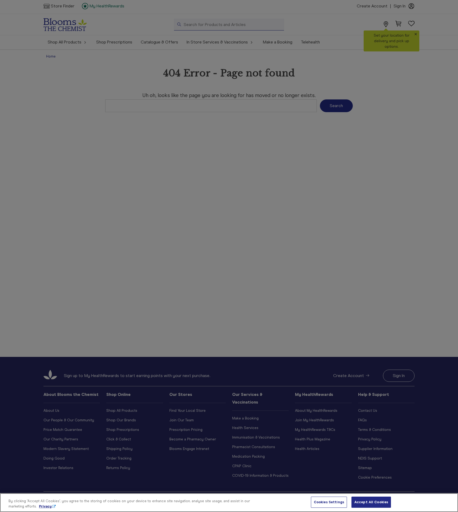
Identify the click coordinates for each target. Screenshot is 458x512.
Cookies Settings (329, 502)
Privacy (45, 506)
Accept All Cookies (371, 502)
